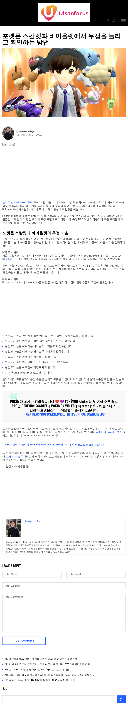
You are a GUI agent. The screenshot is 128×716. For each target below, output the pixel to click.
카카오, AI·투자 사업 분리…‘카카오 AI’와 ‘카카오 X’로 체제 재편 (37, 669)
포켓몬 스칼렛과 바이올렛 (17, 202)
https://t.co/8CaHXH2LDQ (86, 414)
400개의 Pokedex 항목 (109, 432)
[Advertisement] (64, 177)
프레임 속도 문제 (16, 456)
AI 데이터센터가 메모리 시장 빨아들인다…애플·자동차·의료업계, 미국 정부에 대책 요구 (50, 675)
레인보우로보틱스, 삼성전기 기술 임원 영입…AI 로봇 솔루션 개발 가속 (41, 658)
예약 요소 (11, 259)
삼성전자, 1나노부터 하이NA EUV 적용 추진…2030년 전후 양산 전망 (40, 680)
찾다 (5, 689)
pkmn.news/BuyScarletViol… (45, 414)
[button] (123, 21)
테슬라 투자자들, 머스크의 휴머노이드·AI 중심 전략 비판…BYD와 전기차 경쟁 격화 (47, 664)
